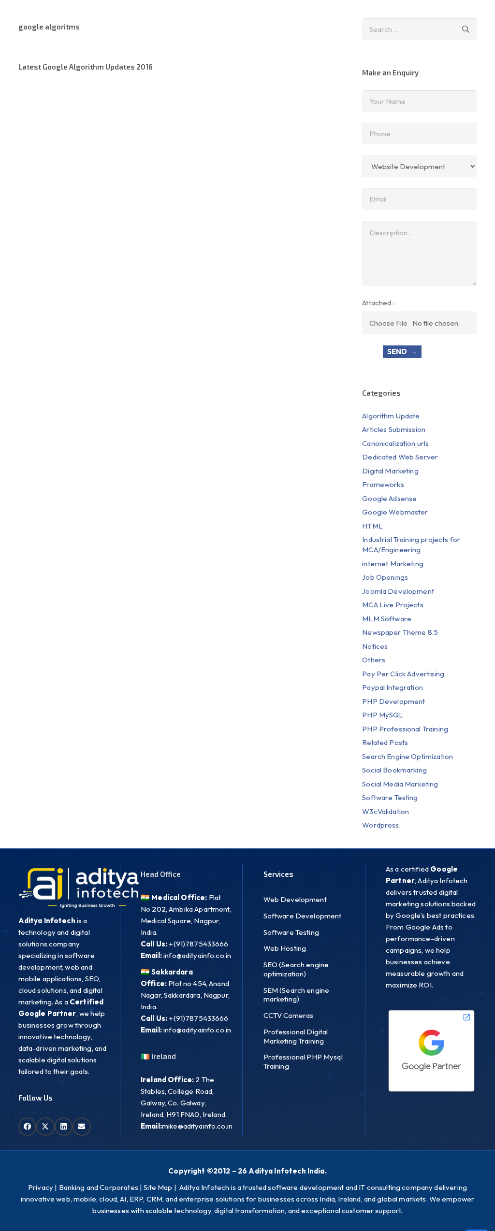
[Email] (82, 1126)
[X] (45, 1126)
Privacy (40, 1187)
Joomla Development (398, 591)
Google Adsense (389, 498)
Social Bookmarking (394, 769)
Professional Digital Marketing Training (295, 1036)
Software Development (302, 915)
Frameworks (383, 484)
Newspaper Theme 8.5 (400, 632)
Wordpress (380, 825)
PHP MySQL (382, 714)
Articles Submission (393, 429)
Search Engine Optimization (407, 756)
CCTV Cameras (288, 1015)
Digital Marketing (390, 470)
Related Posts (385, 742)
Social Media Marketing (400, 783)
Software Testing (390, 797)
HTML (372, 525)
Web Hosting (284, 948)
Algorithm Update (391, 415)
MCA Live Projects (392, 604)
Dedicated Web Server (400, 456)
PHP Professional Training (405, 728)
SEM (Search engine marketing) (296, 995)
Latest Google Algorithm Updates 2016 (85, 66)
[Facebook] (27, 1126)
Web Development (295, 899)
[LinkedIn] (64, 1126)
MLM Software (386, 618)
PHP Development (394, 701)
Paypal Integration (392, 687)
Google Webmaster (395, 511)
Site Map (158, 1187)
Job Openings (385, 577)
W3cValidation (385, 811)
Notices (375, 646)
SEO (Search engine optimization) (296, 969)
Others (373, 659)
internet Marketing (392, 563)
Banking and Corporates (98, 1187)
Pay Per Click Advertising (403, 673)
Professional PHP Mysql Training (303, 1061)
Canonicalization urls (395, 443)
